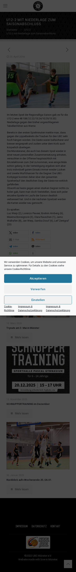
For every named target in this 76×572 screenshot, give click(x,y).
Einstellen (38, 300)
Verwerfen (38, 289)
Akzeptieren (38, 278)
